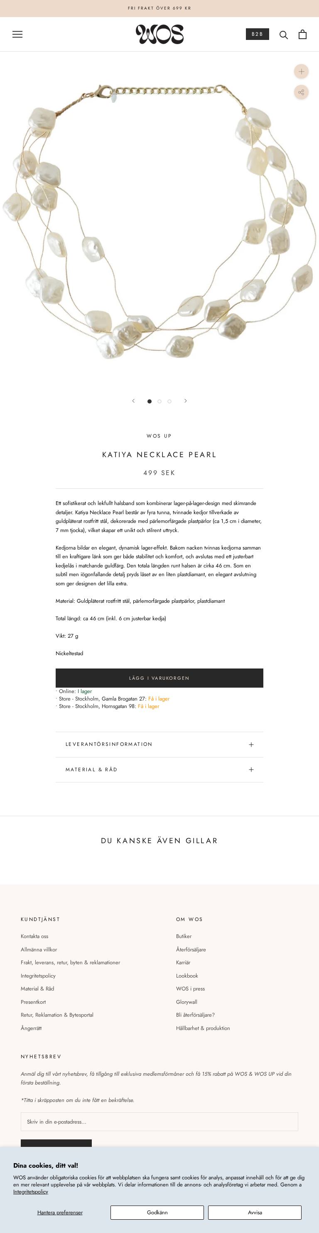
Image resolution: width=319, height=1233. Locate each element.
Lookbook (187, 976)
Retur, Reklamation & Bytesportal (57, 1015)
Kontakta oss (34, 936)
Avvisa (255, 1212)
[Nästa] (185, 401)
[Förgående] (133, 401)
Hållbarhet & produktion (203, 1028)
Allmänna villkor (39, 949)
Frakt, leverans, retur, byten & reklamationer (70, 962)
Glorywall (186, 1002)
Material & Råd (37, 989)
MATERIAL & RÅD (92, 769)
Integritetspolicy (30, 1192)
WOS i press (190, 989)
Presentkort (33, 1002)
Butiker (183, 936)
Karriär (183, 962)
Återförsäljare (191, 949)
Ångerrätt (31, 1028)
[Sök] (284, 34)
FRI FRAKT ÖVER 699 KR (159, 8)
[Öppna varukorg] (303, 34)
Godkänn (157, 1212)
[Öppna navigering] (17, 34)
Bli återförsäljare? (195, 1015)
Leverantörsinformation (109, 744)
